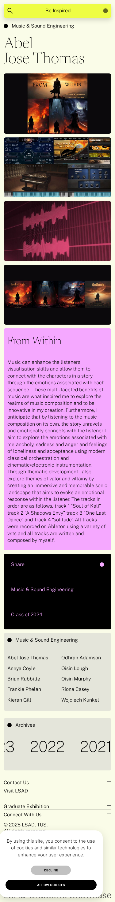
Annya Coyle (21, 668)
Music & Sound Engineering (43, 26)
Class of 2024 (26, 614)
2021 (88, 746)
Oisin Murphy (76, 679)
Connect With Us (22, 815)
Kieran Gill (19, 700)
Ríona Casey (75, 689)
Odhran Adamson (81, 658)
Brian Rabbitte (23, 679)
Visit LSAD (16, 791)
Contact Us (16, 782)
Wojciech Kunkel (80, 700)
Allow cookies (51, 885)
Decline (51, 870)
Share (39, 562)
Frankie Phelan (24, 689)
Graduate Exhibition (26, 806)
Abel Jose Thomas (27, 658)
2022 (39, 746)
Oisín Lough (74, 668)
